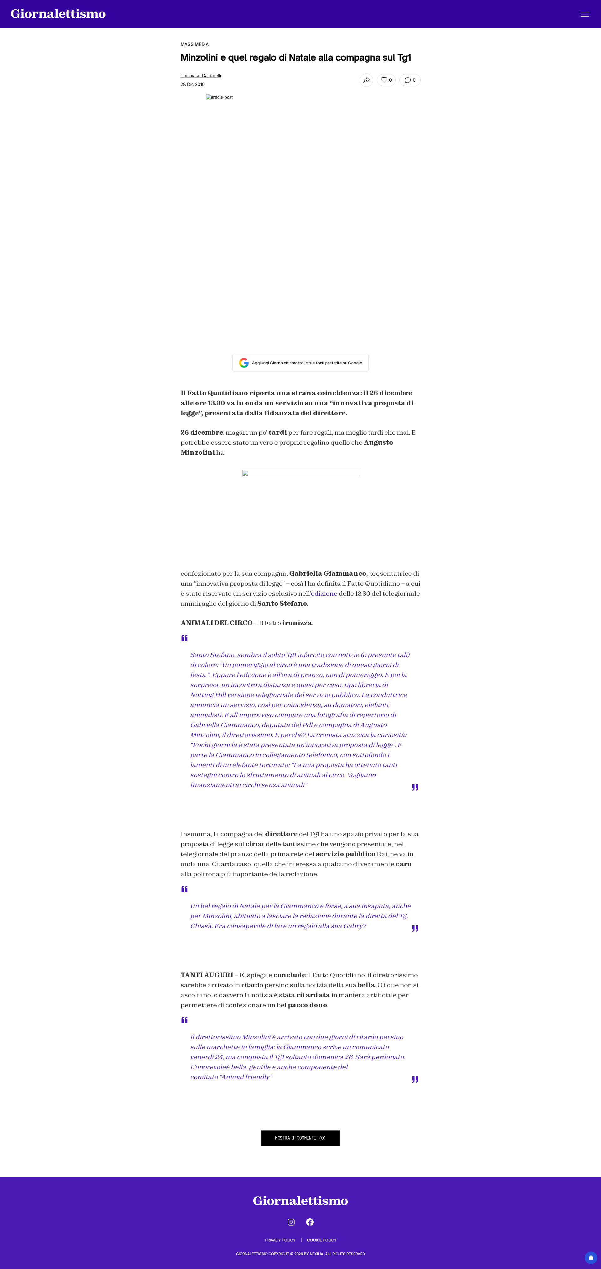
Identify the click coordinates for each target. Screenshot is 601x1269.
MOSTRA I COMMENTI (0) (300, 1138)
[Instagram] (291, 1222)
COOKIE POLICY (321, 1240)
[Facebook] (310, 1222)
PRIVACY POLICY (280, 1240)
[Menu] (585, 14)
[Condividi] (366, 80)
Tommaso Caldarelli (201, 75)
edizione (325, 593)
